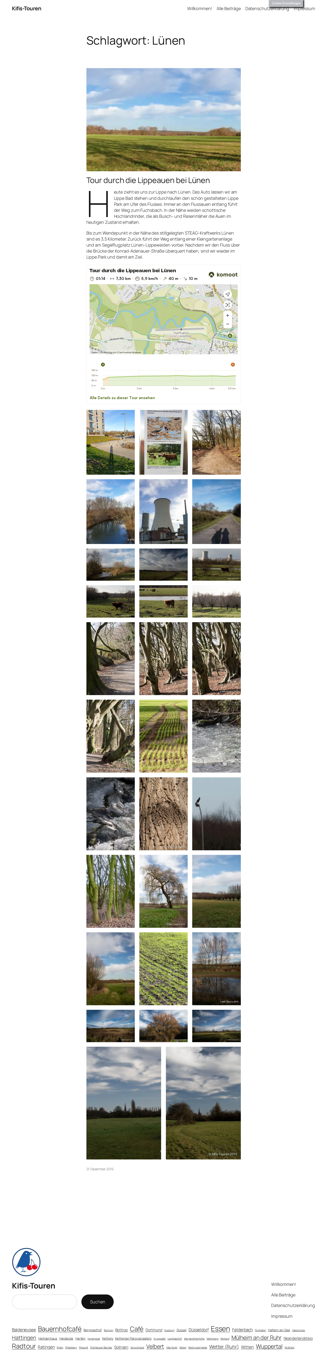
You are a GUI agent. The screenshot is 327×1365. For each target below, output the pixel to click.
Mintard (224, 1338)
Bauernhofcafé (60, 1328)
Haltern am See (279, 1330)
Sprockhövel (137, 1347)
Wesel (182, 1347)
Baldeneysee (24, 1329)
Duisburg (169, 1330)
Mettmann (212, 1338)
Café (137, 1328)
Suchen (97, 1302)
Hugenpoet (94, 1338)
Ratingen (46, 1347)
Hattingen (24, 1337)
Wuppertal (269, 1346)
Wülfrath (289, 1347)
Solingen (121, 1347)
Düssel (181, 1330)
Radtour (24, 1345)
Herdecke (66, 1338)
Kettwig (107, 1338)
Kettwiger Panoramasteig (133, 1338)
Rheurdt (83, 1347)
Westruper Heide (197, 1347)
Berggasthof (93, 1330)
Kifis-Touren (26, 8)
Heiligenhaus (47, 1338)
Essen (220, 1328)
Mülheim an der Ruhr (256, 1337)
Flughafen (260, 1330)
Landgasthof (175, 1338)
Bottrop (121, 1329)
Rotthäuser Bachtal (101, 1347)
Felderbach (242, 1329)
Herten (80, 1338)
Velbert (155, 1346)
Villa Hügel (171, 1347)
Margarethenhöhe (194, 1338)
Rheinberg (71, 1347)
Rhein (60, 1347)
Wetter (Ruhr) (224, 1346)
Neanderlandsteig (298, 1338)
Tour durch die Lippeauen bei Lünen (148, 180)
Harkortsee (298, 1330)
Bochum (108, 1330)
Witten (247, 1347)
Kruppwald (159, 1338)
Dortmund (154, 1329)
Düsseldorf (199, 1329)
